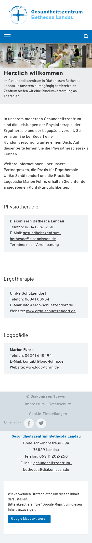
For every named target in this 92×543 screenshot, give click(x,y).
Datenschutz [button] (60, 404)
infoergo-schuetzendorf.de (48, 305)
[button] (29, 423)
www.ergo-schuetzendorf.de (51, 311)
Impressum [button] (35, 404)
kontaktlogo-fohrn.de (43, 362)
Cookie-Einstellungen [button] (48, 414)
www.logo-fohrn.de (42, 368)
